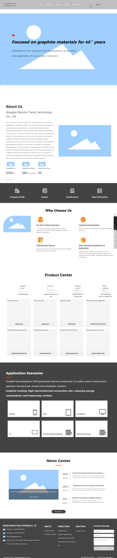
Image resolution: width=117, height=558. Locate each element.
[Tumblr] (12, 548)
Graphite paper (23, 294)
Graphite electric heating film (98, 324)
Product (44, 197)
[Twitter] (9, 548)
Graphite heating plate (45, 353)
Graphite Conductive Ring (71, 353)
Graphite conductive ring (65, 534)
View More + (10, 180)
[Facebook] (4, 548)
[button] (13, 91)
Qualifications (72, 197)
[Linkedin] (6, 548)
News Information (100, 197)
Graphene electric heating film (19, 353)
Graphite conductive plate (97, 353)
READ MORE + (18, 62)
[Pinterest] (15, 548)
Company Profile (17, 197)
